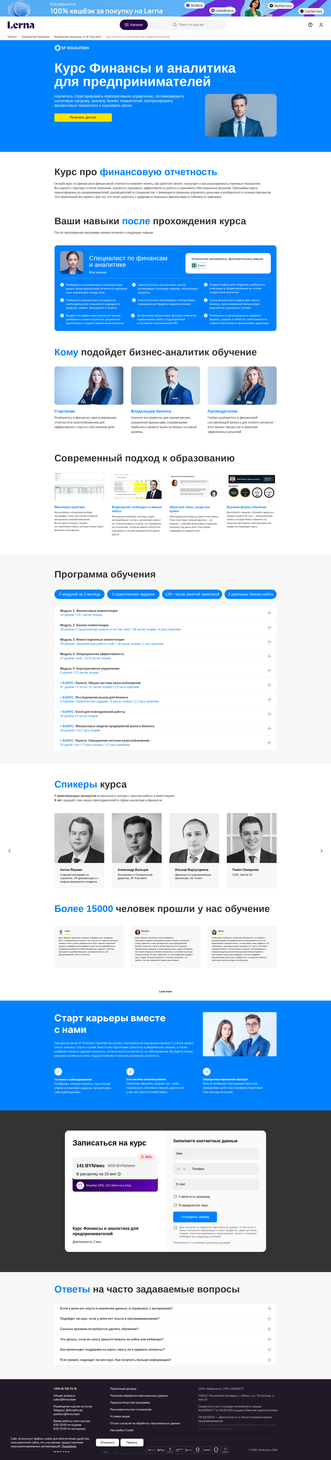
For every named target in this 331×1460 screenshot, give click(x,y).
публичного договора (218, 1242)
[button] (79, 870)
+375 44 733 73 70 (65, 1388)
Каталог (12, 36)
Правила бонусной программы (130, 1402)
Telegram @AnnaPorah (68, 1410)
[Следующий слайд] (321, 851)
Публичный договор (123, 1388)
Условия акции (120, 1416)
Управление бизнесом (35, 36)
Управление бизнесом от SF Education (78, 36)
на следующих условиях (206, 1236)
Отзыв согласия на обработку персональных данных (145, 1423)
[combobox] (180, 1169)
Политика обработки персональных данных (139, 1395)
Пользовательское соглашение (131, 1409)
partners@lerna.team (66, 1414)
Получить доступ (83, 117)
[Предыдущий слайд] (9, 851)
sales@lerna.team (64, 1399)
